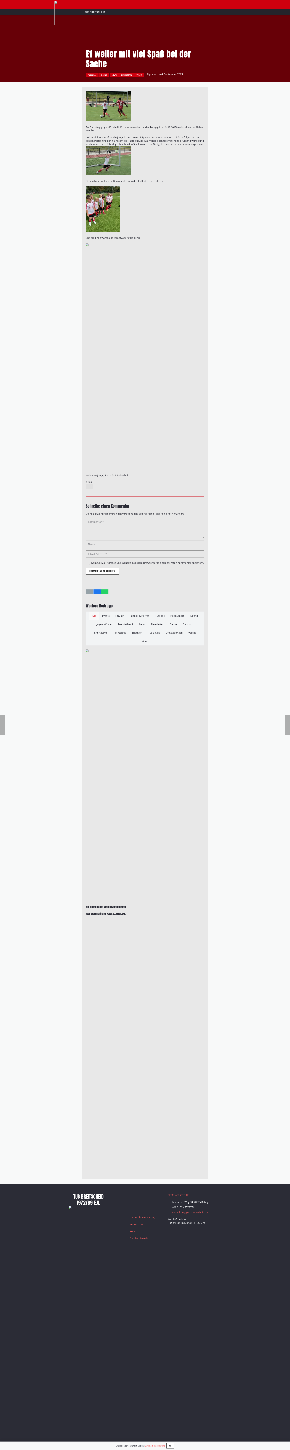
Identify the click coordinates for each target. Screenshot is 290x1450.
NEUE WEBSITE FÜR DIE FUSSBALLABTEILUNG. (106, 914)
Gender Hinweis (139, 1238)
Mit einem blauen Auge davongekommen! (106, 907)
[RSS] (133, 1205)
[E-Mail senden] (89, 591)
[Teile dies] (97, 591)
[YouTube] (148, 1197)
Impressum (136, 1224)
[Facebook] (133, 1197)
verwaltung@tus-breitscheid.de (190, 1212)
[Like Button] (89, 486)
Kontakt (134, 1231)
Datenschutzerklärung (142, 1217)
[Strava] (156, 1197)
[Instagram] (141, 1197)
